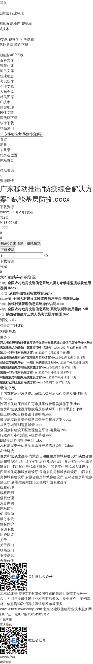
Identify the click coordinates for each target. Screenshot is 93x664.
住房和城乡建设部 (14, 455)
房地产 (15, 23)
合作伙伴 (7, 560)
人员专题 (7, 91)
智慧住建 (7, 65)
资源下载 (7, 529)
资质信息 (7, 555)
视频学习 (16, 39)
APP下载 (17, 54)
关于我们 (7, 544)
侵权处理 (7, 497)
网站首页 (7, 160)
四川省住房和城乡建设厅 (19, 471)
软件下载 (21, 44)
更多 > (5, 336)
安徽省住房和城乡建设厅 (44, 476)
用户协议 (7, 534)
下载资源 (7, 249)
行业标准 (17, 12)
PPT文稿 (7, 112)
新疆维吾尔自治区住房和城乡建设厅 (39, 482)
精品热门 (7, 127)
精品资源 (7, 170)
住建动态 (7, 75)
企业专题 (7, 86)
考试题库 (7, 80)
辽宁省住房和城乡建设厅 (44, 461)
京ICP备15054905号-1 (32, 613)
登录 (3, 325)
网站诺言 (7, 508)
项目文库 (7, 70)
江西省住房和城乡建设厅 (30, 466)
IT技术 (5, 101)
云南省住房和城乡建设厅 (58, 471)
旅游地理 (7, 107)
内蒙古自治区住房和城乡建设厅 (53, 455)
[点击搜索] (44, 135)
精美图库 (7, 96)
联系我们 (7, 549)
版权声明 (7, 492)
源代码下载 (8, 117)
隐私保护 (7, 523)
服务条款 (7, 518)
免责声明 (7, 502)
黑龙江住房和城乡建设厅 (70, 466)
